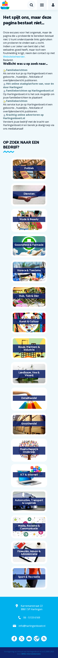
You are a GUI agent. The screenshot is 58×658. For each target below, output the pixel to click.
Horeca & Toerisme (29, 270)
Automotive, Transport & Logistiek (29, 501)
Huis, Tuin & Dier (29, 296)
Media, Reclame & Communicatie (29, 527)
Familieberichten (16, 70)
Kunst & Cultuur (29, 321)
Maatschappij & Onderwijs (29, 450)
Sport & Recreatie (29, 577)
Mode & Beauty (29, 219)
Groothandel (29, 423)
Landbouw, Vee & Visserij (29, 374)
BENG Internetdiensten (31, 654)
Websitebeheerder (14, 56)
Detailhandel (29, 398)
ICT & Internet (29, 474)
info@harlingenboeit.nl (32, 626)
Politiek (29, 168)
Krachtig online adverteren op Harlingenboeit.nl (23, 116)
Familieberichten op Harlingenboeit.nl (30, 90)
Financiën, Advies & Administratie (29, 552)
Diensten (29, 194)
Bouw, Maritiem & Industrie (29, 348)
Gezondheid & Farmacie (29, 245)
